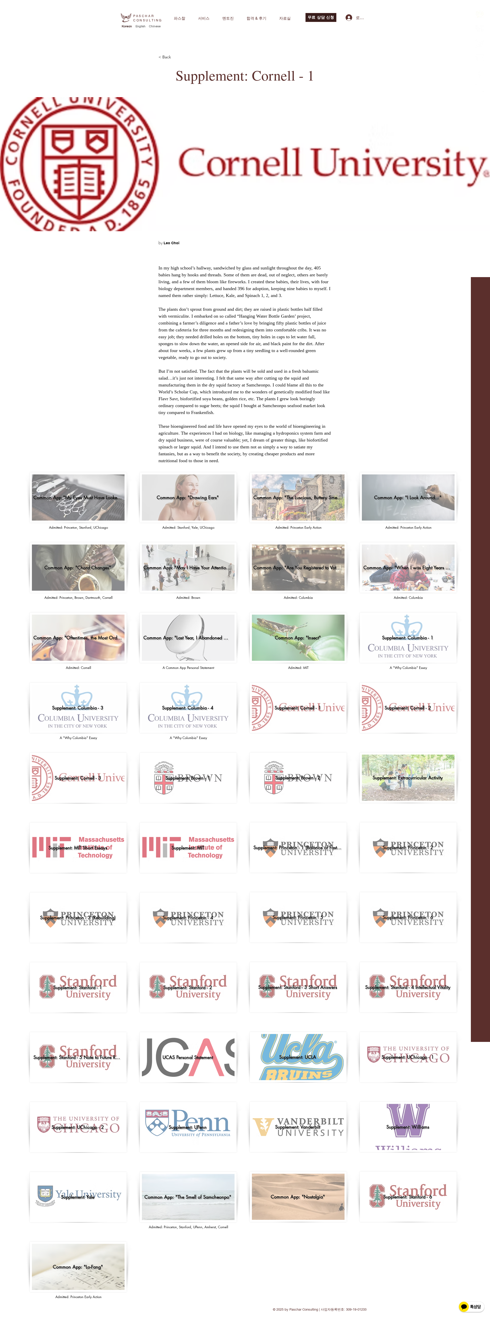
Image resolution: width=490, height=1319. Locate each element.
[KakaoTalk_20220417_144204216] (480, 44)
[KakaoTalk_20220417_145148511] (480, 29)
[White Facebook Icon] (480, 73)
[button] (179, 18)
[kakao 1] (480, 14)
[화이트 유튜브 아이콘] (480, 58)
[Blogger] (480, 88)
